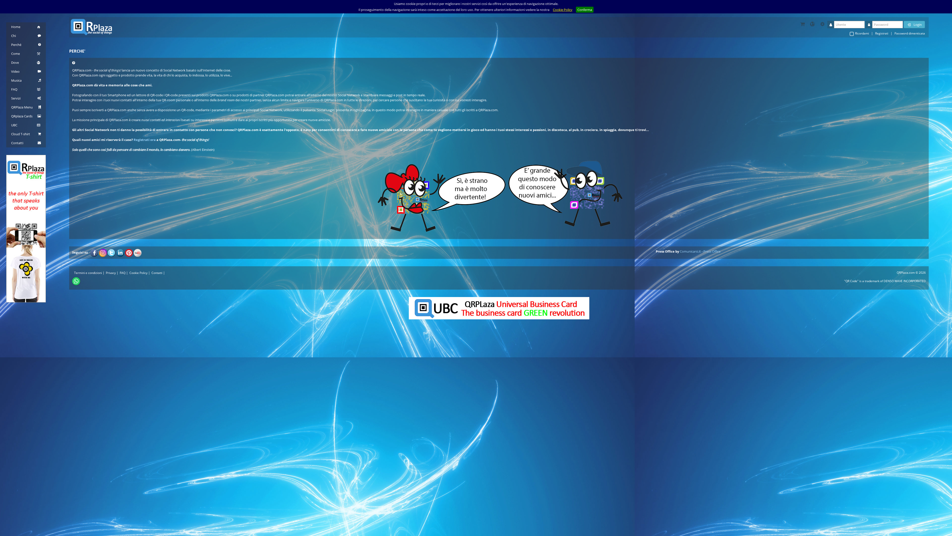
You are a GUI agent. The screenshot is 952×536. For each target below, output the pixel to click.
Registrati (881, 33)
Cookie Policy (562, 9)
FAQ (122, 273)
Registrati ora (145, 139)
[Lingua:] (812, 24)
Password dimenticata (909, 33)
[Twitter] (112, 252)
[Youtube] (138, 252)
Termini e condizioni (88, 273)
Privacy (111, 273)
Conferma (584, 9)
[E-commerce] (802, 24)
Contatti (156, 273)
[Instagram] (103, 252)
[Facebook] (94, 252)
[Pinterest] (129, 252)
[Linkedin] (120, 252)
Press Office (711, 251)
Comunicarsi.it (690, 251)
